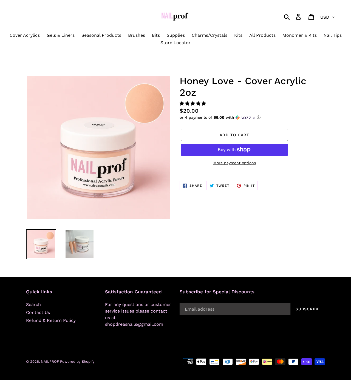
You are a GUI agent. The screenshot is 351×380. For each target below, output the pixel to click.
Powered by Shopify (77, 361)
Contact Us (38, 312)
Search (33, 304)
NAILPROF (50, 361)
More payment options (234, 163)
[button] (193, 103)
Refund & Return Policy (51, 320)
